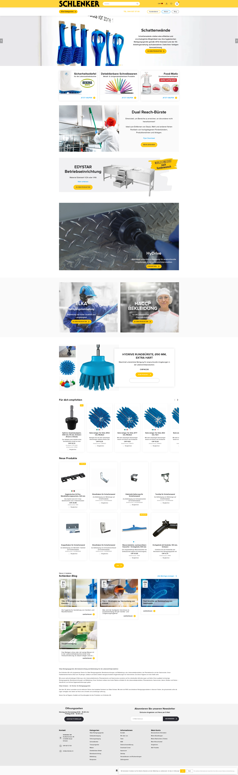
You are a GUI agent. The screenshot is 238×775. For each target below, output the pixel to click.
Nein (189, 771)
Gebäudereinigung (95, 736)
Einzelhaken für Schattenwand (103, 494)
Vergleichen (72, 449)
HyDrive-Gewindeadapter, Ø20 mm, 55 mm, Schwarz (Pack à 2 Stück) (71, 435)
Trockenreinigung (68, 644)
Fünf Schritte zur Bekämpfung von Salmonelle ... (157, 602)
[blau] (98, 429)
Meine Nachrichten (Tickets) (159, 739)
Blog (175, 12)
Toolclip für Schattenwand (165, 494)
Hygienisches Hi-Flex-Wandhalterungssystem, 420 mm (73, 495)
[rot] (99, 429)
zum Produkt (143, 375)
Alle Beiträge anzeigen (165, 576)
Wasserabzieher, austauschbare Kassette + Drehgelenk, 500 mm (134, 546)
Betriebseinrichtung (95, 753)
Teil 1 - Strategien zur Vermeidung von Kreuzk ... (118, 602)
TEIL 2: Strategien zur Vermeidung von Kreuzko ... (77, 602)
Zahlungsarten (124, 759)
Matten (92, 748)
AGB (121, 742)
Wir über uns (124, 736)
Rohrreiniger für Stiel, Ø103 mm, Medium (99, 434)
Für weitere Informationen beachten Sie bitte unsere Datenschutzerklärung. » (214, 771)
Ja (182, 771)
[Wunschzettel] (171, 4)
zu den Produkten (83, 187)
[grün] (96, 429)
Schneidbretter (94, 742)
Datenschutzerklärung (126, 745)
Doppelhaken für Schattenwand (73, 545)
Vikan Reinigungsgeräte (97, 733)
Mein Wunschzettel (156, 742)
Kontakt (122, 733)
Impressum (123, 751)
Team (121, 739)
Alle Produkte (155, 748)
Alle (118, 565)
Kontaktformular (74, 719)
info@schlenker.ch (68, 751)
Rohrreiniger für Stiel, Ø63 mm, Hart (155, 434)
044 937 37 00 (67, 746)
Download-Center (125, 748)
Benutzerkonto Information (158, 733)
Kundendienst (153, 12)
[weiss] (101, 429)
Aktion (166, 12)
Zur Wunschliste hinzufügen (143, 380)
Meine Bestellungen (157, 736)
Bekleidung (93, 756)
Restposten (93, 759)
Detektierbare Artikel (96, 751)
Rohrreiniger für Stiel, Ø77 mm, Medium (127, 434)
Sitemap (122, 753)
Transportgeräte (94, 745)
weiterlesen (87, 614)
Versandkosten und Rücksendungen (130, 756)
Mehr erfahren (149, 145)
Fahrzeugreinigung (95, 739)
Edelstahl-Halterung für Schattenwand (134, 495)
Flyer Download (149, 138)
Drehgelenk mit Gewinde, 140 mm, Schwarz (165, 546)
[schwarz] (74, 491)
